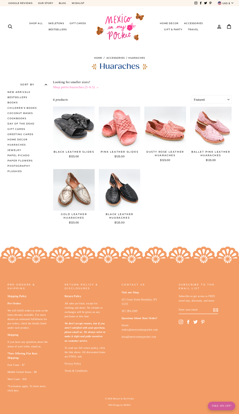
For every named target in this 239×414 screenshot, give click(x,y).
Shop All (36, 23)
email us (36, 346)
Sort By (27, 84)
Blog (62, 3)
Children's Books (22, 107)
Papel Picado (18, 155)
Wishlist (78, 3)
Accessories (193, 23)
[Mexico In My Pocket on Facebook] (188, 322)
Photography (18, 165)
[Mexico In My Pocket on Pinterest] (203, 322)
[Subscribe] (215, 309)
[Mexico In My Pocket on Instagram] (181, 322)
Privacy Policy (73, 363)
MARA (127, 405)
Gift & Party (173, 29)
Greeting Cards (20, 134)
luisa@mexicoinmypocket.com (139, 336)
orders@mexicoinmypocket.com (140, 329)
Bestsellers (58, 29)
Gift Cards (78, 23)
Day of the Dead (21, 123)
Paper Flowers (20, 160)
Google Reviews (20, 3)
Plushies (14, 171)
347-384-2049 (129, 310)
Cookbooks (16, 118)
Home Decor (169, 23)
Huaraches (136, 57)
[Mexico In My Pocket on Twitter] (195, 322)
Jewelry (14, 150)
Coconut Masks (20, 113)
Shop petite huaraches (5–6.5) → (76, 87)
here (16, 390)
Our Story (45, 3)
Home (98, 57)
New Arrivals (18, 92)
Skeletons (56, 23)
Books (12, 102)
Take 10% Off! (222, 405)
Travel (193, 29)
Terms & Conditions (76, 370)
